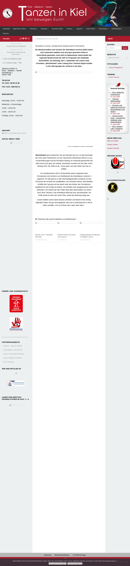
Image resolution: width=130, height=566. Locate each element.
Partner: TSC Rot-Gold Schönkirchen (14, 354)
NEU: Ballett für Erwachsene (117, 94)
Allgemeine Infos (19, 29)
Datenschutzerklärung (62, 555)
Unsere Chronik (113, 148)
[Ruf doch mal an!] (21, 38)
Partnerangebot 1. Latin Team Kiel (13, 350)
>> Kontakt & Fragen (79, 555)
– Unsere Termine (113, 77)
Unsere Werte (112, 145)
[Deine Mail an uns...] (23, 38)
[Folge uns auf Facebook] (26, 38)
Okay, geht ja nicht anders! (57, 563)
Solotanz (44, 29)
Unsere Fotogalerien (116, 67)
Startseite (6, 29)
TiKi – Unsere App (9, 362)
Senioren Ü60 (57, 29)
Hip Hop (55, 39)
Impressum (47, 555)
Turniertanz (103, 29)
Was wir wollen (112, 141)
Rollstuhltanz (117, 29)
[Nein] (128, 562)
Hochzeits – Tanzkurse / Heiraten (13, 346)
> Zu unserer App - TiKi (12, 63)
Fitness (69, 29)
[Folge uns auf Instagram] (29, 38)
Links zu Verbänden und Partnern (13, 358)
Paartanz (33, 29)
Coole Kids (90, 29)
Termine (6, 33)
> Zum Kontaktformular (12, 59)
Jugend (79, 29)
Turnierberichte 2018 (43, 39)
